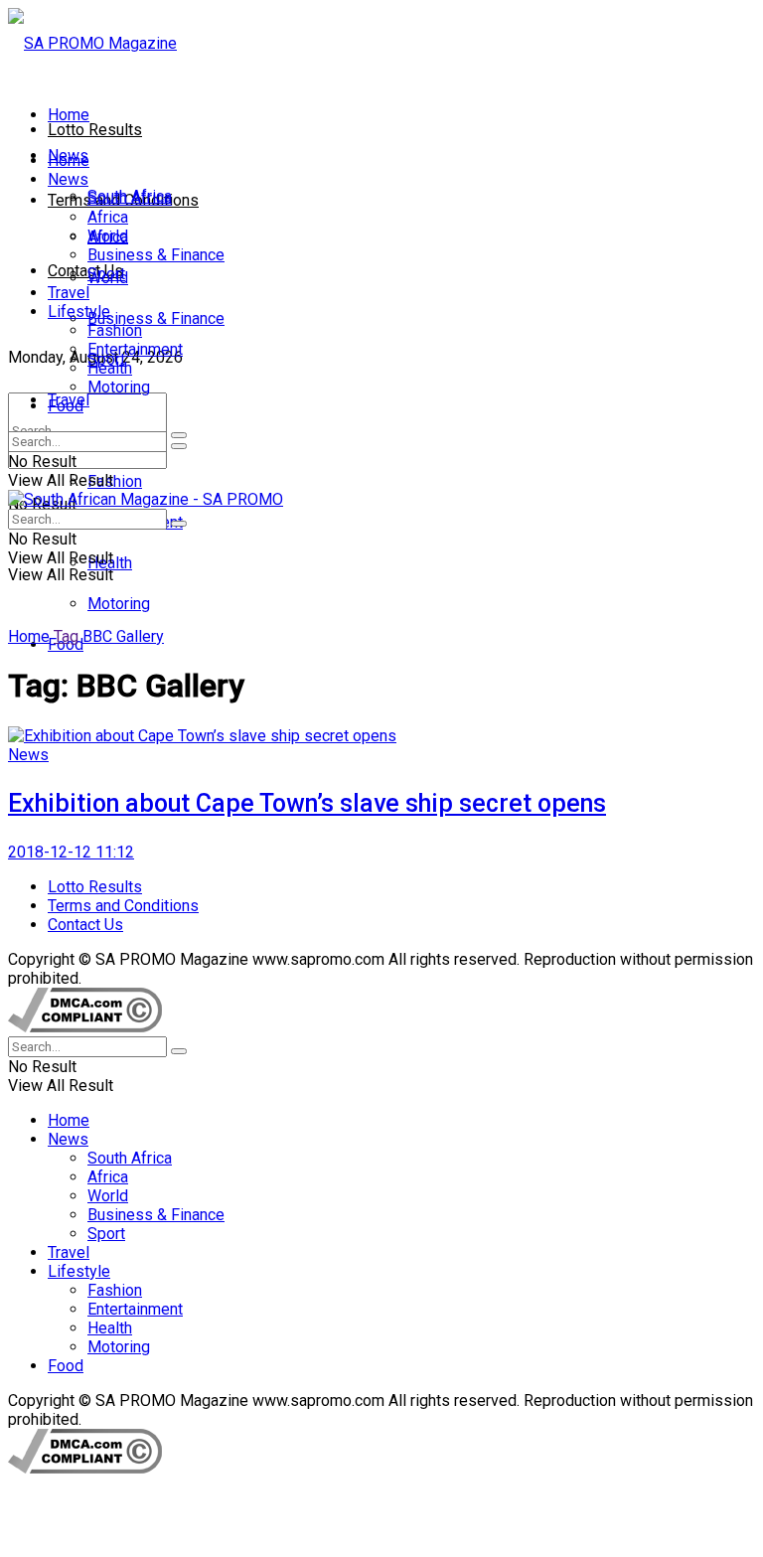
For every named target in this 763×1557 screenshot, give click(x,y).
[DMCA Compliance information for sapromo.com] (85, 1026)
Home (68, 114)
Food (65, 405)
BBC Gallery (123, 636)
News (68, 179)
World (107, 236)
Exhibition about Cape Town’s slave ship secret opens (307, 803)
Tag (66, 636)
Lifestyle (79, 311)
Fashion (114, 481)
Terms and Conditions (123, 905)
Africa (107, 217)
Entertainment (135, 349)
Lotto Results (95, 129)
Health (109, 368)
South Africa (129, 198)
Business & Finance (156, 318)
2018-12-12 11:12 (71, 852)
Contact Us (85, 270)
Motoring (118, 603)
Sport (106, 273)
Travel (68, 292)
